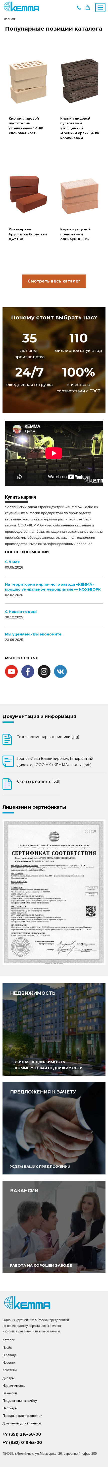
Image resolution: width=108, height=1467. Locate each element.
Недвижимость (14, 1386)
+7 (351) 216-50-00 (22, 1434)
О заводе (10, 1355)
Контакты (10, 1370)
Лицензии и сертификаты (34, 807)
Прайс (7, 1347)
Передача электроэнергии (22, 1416)
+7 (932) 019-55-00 (22, 1442)
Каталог (9, 1340)
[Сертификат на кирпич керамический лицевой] (54, 892)
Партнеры (10, 1408)
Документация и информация (39, 716)
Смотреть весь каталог (54, 281)
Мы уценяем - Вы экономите (33, 634)
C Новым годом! (21, 611)
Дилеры (8, 1378)
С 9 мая (12, 562)
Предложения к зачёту (20, 1401)
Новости (9, 1362)
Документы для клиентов (22, 1423)
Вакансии (10, 1393)
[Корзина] (87, 9)
